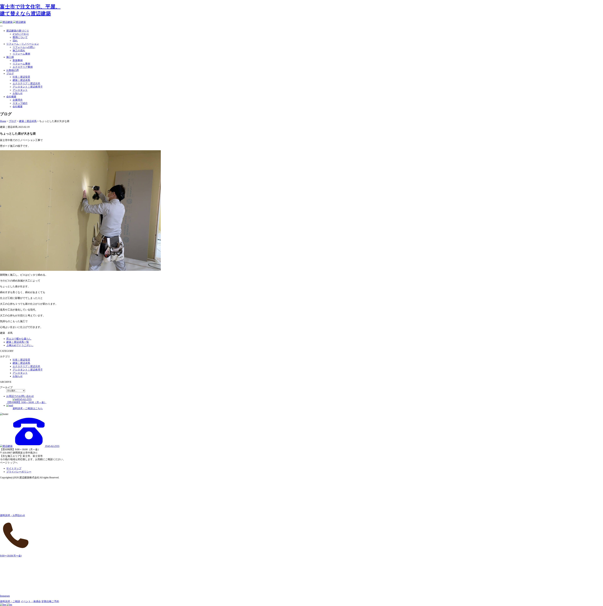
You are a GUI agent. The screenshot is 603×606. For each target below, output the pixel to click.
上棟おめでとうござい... (19, 345)
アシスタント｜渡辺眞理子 (28, 86)
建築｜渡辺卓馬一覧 (17, 342)
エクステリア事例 (23, 67)
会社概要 (11, 96)
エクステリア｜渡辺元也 (26, 83)
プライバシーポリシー (18, 471)
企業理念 (18, 100)
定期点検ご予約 (50, 601)
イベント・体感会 (31, 601)
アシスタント (20, 90)
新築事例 (18, 60)
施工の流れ (19, 50)
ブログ (10, 73)
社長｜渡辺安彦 (21, 77)
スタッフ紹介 (20, 103)
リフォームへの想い (24, 47)
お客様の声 (12, 70)
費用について (20, 37)
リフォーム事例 (21, 53)
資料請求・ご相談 (10, 601)
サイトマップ (13, 468)
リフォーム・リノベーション (22, 44)
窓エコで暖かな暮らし (18, 338)
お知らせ (18, 93)
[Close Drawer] (1, 26)
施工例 (10, 57)
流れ (15, 40)
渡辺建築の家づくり (17, 30)
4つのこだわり (21, 34)
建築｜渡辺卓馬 (21, 80)
